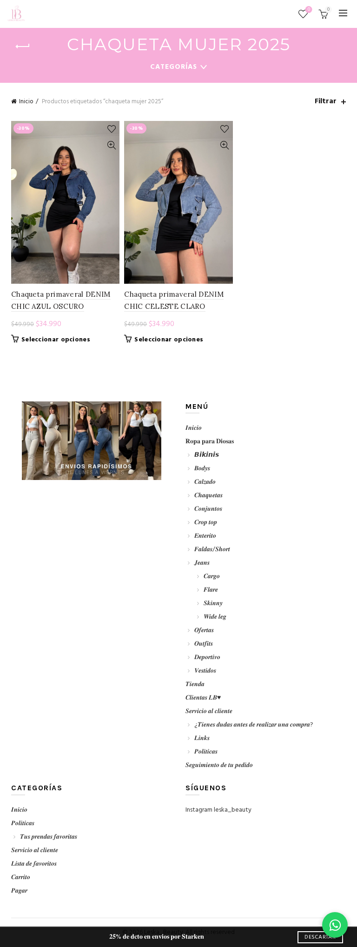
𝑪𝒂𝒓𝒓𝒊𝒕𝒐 (20, 877)
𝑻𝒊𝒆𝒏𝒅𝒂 (195, 684)
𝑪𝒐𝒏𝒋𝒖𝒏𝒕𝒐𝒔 (208, 509)
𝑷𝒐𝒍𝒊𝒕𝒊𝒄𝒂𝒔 (206, 752)
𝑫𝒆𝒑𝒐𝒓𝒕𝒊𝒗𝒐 (207, 657)
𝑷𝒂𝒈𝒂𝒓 (19, 891)
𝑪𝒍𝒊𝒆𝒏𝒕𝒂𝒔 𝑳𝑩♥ (203, 698)
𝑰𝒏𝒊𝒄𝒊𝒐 (193, 428)
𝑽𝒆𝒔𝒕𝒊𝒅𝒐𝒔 (205, 671)
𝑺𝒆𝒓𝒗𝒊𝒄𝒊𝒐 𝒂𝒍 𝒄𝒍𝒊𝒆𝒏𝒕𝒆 (208, 711)
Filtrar (326, 101)
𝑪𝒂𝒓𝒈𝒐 (212, 576)
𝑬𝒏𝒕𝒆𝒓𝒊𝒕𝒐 (205, 536)
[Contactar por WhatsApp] (335, 925)
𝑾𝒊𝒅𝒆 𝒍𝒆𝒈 (215, 617)
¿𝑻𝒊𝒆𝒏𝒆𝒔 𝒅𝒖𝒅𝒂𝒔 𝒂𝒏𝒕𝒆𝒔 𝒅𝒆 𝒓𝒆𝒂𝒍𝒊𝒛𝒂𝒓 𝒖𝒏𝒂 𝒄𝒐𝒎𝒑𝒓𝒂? (253, 725)
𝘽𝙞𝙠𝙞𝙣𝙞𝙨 (206, 455)
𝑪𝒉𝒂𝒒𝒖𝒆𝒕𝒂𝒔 (208, 495)
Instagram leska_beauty (218, 810)
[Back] (22, 46)
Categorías (173, 67)
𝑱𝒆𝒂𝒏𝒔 (202, 563)
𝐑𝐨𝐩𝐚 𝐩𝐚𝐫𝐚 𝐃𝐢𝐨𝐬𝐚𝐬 (209, 441)
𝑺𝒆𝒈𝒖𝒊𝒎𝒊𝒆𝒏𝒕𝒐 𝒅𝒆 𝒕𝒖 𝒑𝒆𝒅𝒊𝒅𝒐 (219, 765)
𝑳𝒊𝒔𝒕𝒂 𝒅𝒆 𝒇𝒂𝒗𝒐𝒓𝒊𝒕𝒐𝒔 (34, 864)
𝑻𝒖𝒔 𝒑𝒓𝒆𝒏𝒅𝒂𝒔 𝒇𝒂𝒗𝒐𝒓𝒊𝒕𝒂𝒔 (48, 837)
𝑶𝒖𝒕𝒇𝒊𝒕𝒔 (203, 644)
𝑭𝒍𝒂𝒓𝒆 (211, 590)
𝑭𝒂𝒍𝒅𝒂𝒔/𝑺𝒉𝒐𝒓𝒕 (212, 549)
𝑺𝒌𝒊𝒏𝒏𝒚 (213, 603)
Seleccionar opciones (55, 340)
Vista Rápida (111, 145)
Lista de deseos (309, 10)
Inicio (26, 102)
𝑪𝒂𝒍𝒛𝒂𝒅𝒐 (205, 482)
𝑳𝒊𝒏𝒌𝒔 (202, 738)
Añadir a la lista (111, 129)
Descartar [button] (320, 937)
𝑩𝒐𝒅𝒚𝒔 (202, 468)
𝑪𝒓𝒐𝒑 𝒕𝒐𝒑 (205, 522)
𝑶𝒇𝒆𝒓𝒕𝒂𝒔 (204, 630)
